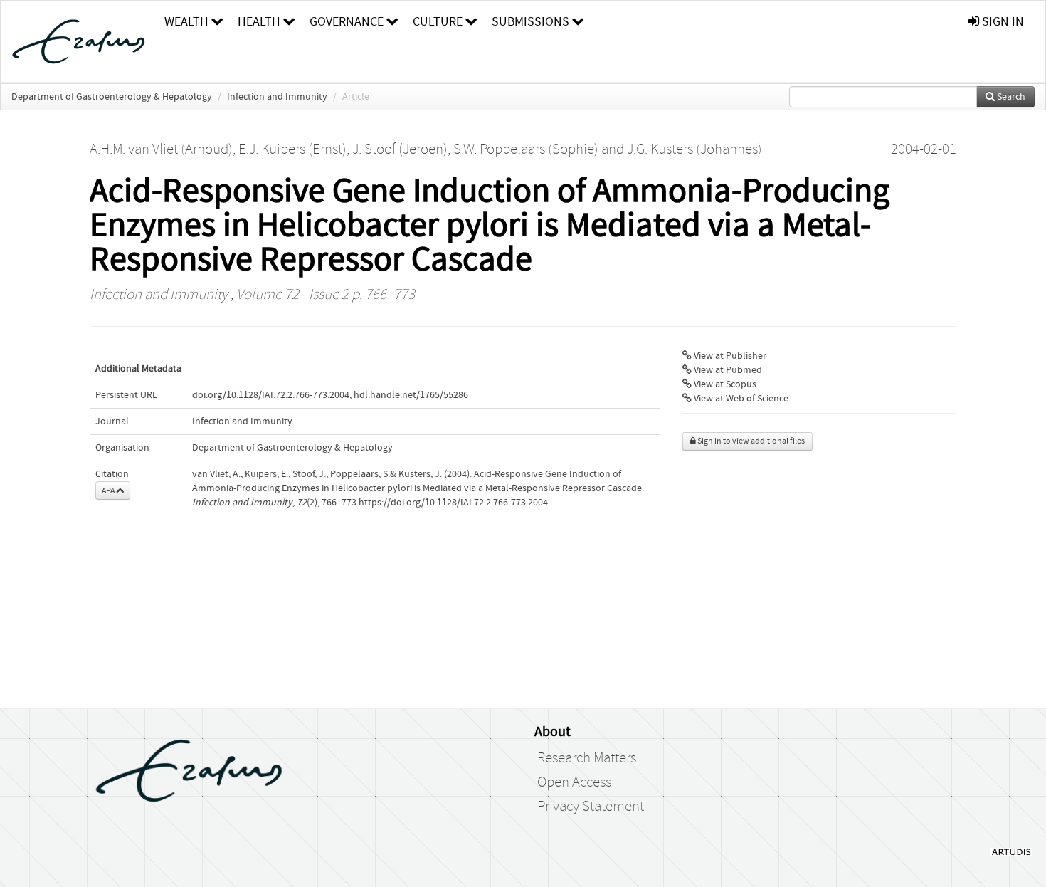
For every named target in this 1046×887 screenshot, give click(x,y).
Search (1010, 97)
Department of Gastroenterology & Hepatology (111, 97)
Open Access (574, 782)
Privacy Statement (590, 806)
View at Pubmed (727, 370)
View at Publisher (729, 356)
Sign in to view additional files (750, 441)
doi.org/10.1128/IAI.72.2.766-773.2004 (270, 395)
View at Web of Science (740, 398)
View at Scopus (724, 384)
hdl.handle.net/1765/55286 (411, 395)
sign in (1001, 21)
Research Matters (586, 758)
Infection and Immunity (277, 97)
